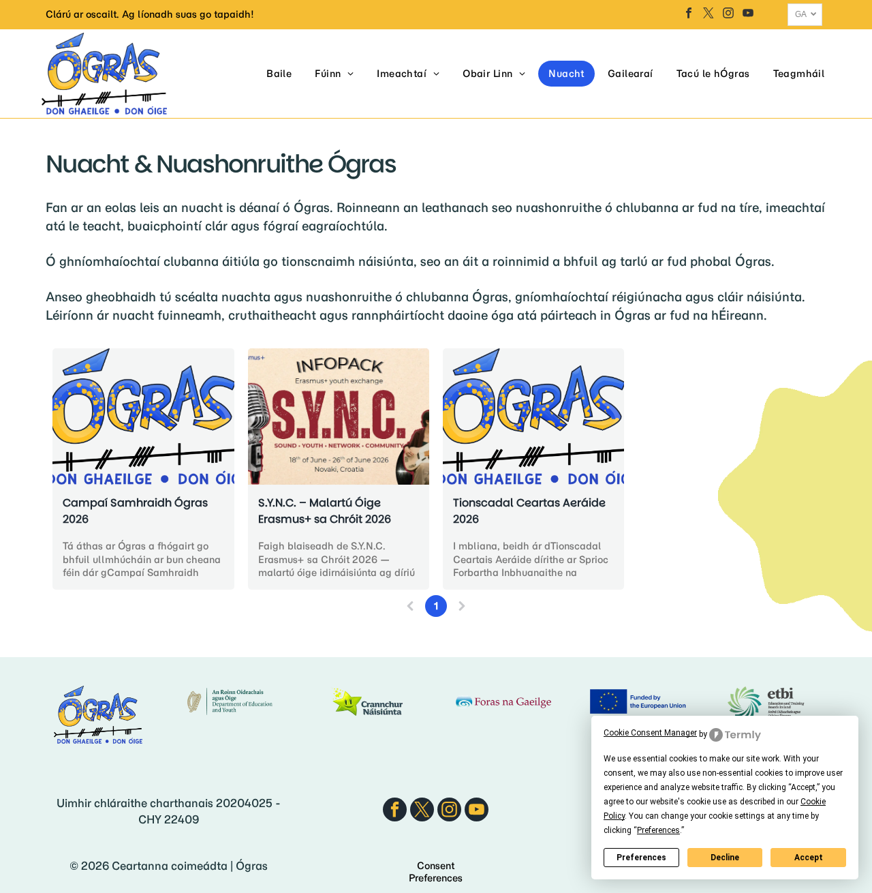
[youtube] (748, 15)
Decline (725, 857)
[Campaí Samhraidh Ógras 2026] (143, 416)
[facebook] (689, 15)
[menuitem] (279, 73)
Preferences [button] (658, 830)
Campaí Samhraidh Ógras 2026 (135, 511)
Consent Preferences (436, 872)
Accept (808, 857)
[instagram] (728, 15)
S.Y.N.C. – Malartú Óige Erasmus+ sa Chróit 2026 (324, 511)
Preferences (641, 857)
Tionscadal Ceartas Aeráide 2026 (529, 511)
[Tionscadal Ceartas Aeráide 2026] (533, 416)
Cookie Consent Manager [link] (650, 733)
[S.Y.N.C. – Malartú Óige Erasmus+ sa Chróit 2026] (338, 416)
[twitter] (708, 15)
